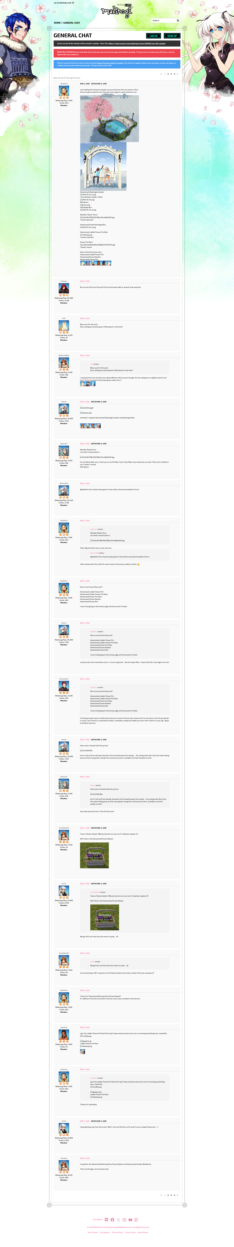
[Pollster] (67, 332)
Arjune (63, 402)
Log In (153, 35)
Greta (64, 883)
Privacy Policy (117, 1232)
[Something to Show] (60, 97)
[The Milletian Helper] (60, 415)
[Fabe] (108, 263)
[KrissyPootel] (103, 263)
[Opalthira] (64, 91)
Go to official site (62, 3)
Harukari (64, 1158)
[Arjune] (64, 409)
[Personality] (67, 1041)
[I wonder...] (67, 692)
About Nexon (143, 1232)
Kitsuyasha (63, 679)
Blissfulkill (64, 483)
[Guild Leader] (60, 295)
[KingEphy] (98, 426)
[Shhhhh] (64, 97)
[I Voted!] (67, 97)
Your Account (93, 1232)
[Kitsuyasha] (87, 383)
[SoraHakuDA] (82, 426)
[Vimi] (93, 426)
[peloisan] (93, 263)
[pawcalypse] (93, 383)
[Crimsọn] (64, 288)
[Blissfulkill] (64, 490)
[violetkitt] (98, 263)
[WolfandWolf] (64, 363)
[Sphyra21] (64, 451)
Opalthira (64, 83)
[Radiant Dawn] (87, 263)
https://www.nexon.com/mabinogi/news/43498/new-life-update (137, 43)
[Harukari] (64, 1165)
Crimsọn (64, 281)
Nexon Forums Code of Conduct (110, 63)
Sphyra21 (63, 444)
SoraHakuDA (64, 828)
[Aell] (82, 263)
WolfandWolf (64, 355)
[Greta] (64, 891)
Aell (63, 318)
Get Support (105, 1232)
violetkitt (63, 1027)
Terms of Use (130, 1232)
